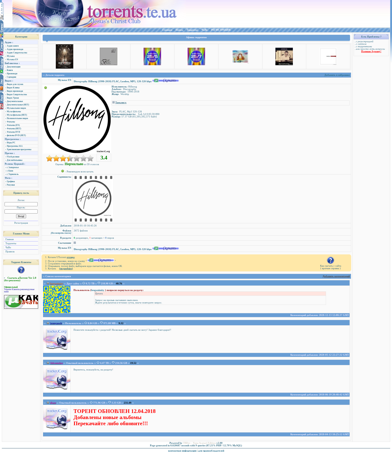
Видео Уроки (13, 98)
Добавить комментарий (336, 276)
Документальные (15, 101)
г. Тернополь (13, 174)
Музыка (11, 56)
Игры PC (11, 143)
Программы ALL (15, 146)
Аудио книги (13, 46)
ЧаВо (8, 247)
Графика (11, 181)
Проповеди (12, 73)
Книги (10, 70)
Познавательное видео (17, 118)
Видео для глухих (15, 84)
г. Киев (10, 171)
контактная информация (182, 451)
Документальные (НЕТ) (18, 105)
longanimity (98, 290)
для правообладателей (211, 451)
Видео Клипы (13, 88)
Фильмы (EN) (13, 125)
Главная (9, 239)
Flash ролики (13, 157)
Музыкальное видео (16, 108)
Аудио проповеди (15, 49)
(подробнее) (66, 268)
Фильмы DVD (13, 132)
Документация (13, 67)
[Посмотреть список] (61, 233)
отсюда (71, 257)
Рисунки (11, 185)
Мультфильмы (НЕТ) (17, 115)
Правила (10, 251)
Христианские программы (19, 149)
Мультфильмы (14, 111)
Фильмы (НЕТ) (14, 128)
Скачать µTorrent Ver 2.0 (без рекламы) (20, 279)
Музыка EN (12, 59)
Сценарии (11, 77)
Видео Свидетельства (17, 94)
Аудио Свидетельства (17, 53)
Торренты (10, 243)
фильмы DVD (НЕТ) (16, 135)
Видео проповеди (15, 91)
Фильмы (11, 122)
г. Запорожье (13, 167)
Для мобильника (14, 160)
